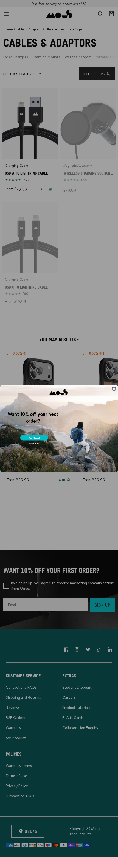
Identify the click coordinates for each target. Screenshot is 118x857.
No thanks (33, 443)
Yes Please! (34, 437)
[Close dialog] (114, 389)
